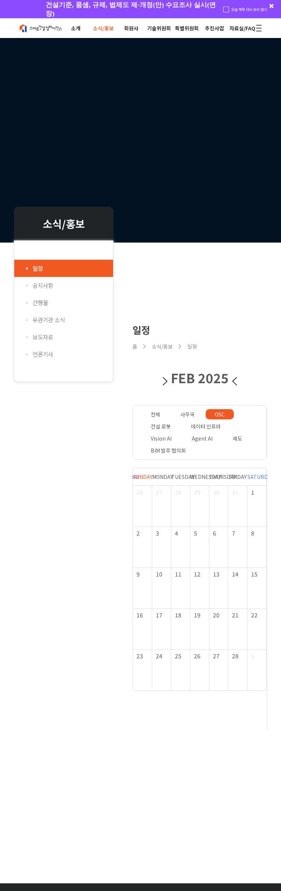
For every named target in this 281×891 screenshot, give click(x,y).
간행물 (40, 302)
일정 (38, 268)
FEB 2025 (200, 377)
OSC (220, 414)
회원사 (131, 28)
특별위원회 (187, 28)
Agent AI (202, 438)
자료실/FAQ (242, 28)
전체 (155, 414)
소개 (75, 28)
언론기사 (43, 354)
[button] (165, 381)
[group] (140, 9)
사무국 (187, 414)
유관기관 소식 (49, 320)
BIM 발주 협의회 (168, 450)
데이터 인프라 (206, 426)
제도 (237, 438)
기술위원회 (159, 28)
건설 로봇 (161, 426)
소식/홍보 (103, 28)
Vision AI (161, 438)
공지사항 (43, 285)
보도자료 (43, 337)
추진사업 (214, 28)
